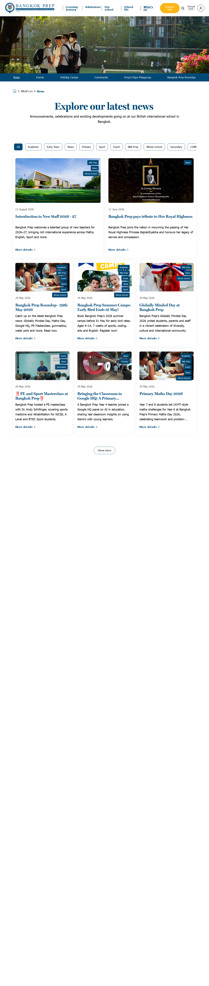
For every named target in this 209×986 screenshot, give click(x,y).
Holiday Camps (69, 77)
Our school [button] (109, 8)
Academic (33, 147)
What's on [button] (148, 8)
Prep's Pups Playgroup (137, 77)
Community (101, 77)
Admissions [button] (92, 7)
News (16, 77)
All (18, 147)
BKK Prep (133, 147)
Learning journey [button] (72, 8)
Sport (102, 147)
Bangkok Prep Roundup (181, 77)
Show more (104, 450)
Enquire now (169, 8)
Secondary (176, 147)
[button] (183, 8)
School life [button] (128, 8)
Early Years (53, 147)
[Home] (29, 8)
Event (116, 147)
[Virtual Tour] (191, 7)
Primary (86, 147)
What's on (27, 91)
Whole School (154, 147)
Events (40, 77)
